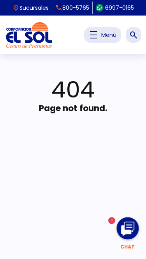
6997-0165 (119, 8)
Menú (102, 35)
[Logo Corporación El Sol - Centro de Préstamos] (29, 35)
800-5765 (72, 7)
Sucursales (30, 7)
